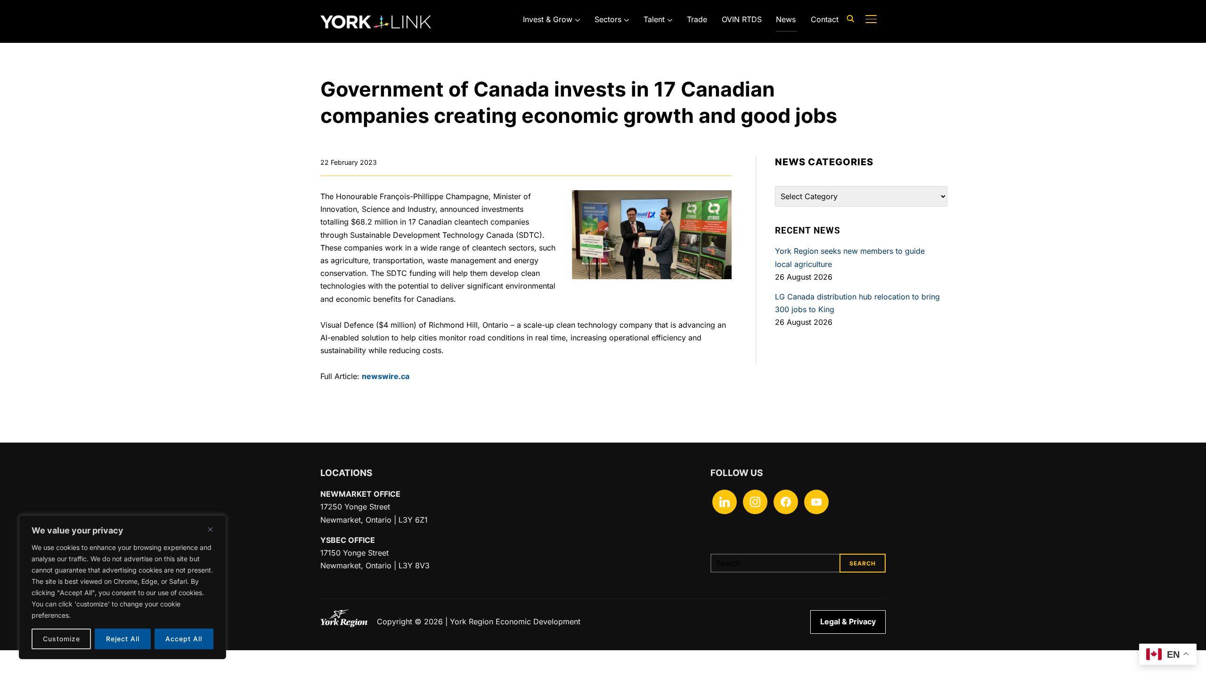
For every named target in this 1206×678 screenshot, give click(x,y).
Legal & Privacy (848, 621)
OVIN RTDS (742, 19)
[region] (122, 587)
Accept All (183, 639)
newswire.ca (385, 376)
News (786, 19)
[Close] (210, 529)
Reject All (122, 639)
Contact (825, 19)
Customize (61, 639)
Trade (697, 19)
